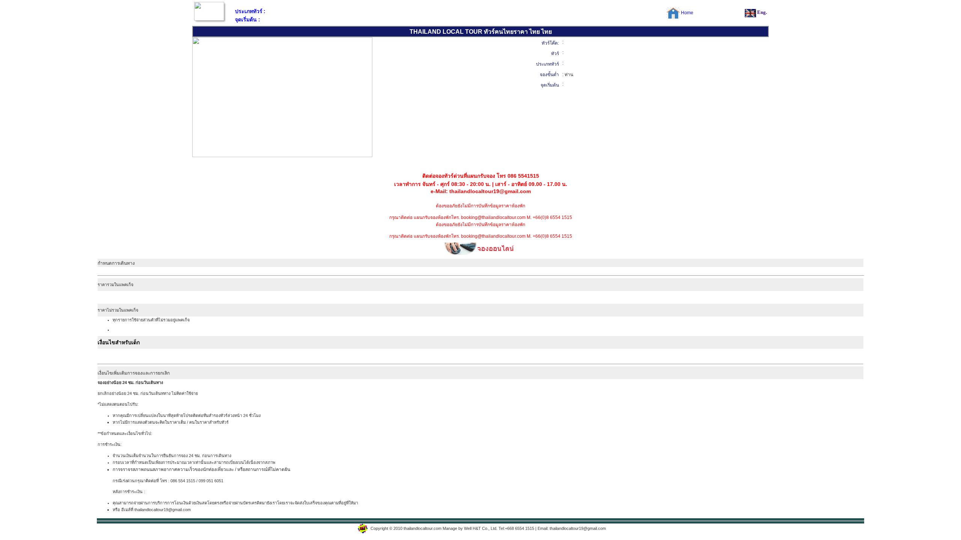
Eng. (762, 12)
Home (687, 12)
